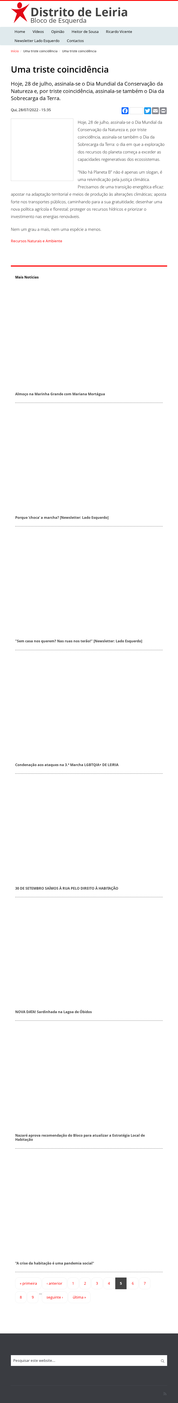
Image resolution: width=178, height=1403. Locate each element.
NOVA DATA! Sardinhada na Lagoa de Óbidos (53, 1011)
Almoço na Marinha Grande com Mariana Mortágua (60, 394)
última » (79, 1297)
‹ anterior (54, 1283)
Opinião (57, 31)
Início (15, 51)
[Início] (20, 12)
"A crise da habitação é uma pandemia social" (54, 1263)
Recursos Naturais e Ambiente (36, 240)
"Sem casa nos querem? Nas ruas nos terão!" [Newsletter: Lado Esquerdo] (78, 641)
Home (20, 31)
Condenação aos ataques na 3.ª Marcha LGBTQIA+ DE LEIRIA (67, 764)
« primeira (28, 1283)
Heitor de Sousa (85, 31)
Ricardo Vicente (119, 31)
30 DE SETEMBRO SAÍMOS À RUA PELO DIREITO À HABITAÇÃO (66, 888)
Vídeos (38, 31)
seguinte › (54, 1297)
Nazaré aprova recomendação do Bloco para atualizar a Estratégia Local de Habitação (80, 1137)
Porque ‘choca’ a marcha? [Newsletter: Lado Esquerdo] (62, 517)
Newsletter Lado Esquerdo (37, 40)
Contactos (75, 40)
